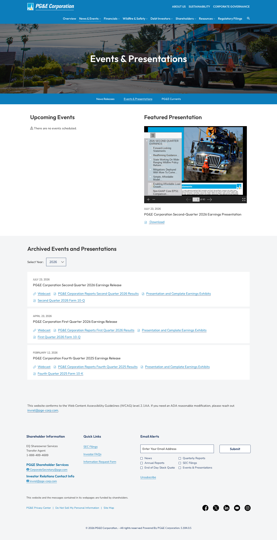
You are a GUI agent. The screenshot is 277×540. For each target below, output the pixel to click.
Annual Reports (154, 463)
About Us (179, 6)
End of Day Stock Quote (160, 467)
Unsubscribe (148, 477)
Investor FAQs (97, 454)
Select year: (35, 262)
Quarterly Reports (194, 458)
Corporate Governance (231, 6)
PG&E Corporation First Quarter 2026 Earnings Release (75, 321)
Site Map (109, 508)
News (148, 458)
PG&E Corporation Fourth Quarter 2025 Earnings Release (77, 358)
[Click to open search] (247, 18)
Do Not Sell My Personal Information (77, 508)
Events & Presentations (197, 467)
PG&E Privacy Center (38, 508)
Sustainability (199, 6)
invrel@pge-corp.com (42, 410)
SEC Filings (95, 447)
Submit (235, 449)
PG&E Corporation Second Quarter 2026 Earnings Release (77, 285)
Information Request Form (104, 462)
